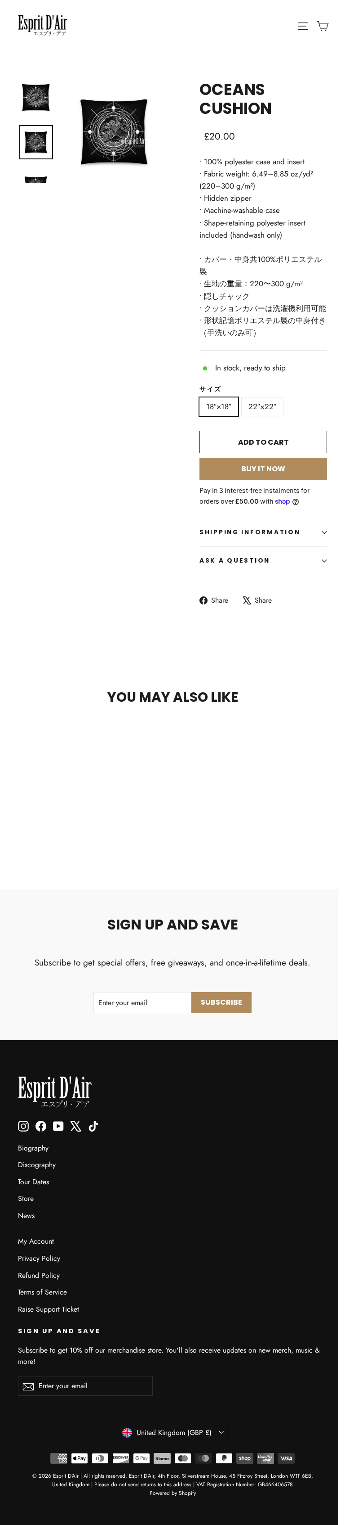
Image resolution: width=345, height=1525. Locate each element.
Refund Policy (39, 1275)
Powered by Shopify (173, 1493)
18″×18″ (218, 406)
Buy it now (263, 469)
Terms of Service (42, 1292)
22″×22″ (262, 406)
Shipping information (249, 532)
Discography (37, 1165)
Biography (33, 1148)
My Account (36, 1241)
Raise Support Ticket (48, 1309)
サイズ (210, 389)
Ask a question (234, 560)
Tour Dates (33, 1182)
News (26, 1215)
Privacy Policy (39, 1258)
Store (26, 1198)
